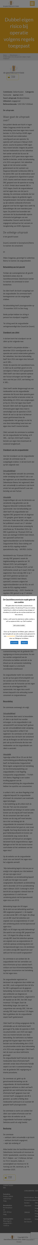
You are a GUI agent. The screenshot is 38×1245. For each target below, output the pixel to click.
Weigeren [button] (24, 642)
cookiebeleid (11, 636)
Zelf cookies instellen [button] (19, 625)
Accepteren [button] (14, 642)
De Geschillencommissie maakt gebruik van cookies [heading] (19, 600)
